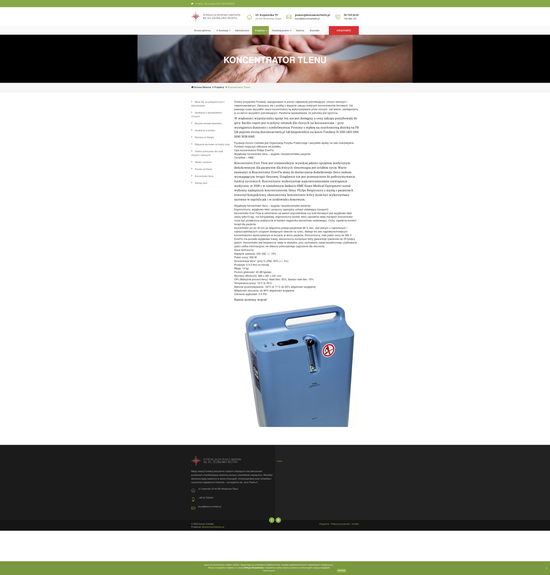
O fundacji (222, 30)
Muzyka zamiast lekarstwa (208, 123)
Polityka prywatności (340, 523)
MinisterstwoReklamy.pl (213, 526)
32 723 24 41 (351, 15)
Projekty (260, 30)
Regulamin (324, 523)
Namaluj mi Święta (204, 137)
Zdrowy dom (201, 183)
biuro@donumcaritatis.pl (307, 18)
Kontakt (314, 30)
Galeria (300, 30)
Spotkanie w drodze (205, 130)
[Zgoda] (546, 568)
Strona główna (202, 87)
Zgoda (341, 570)
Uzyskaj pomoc (280, 30)
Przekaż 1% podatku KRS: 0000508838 (215, 3)
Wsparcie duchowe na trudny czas (212, 144)
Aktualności (242, 30)
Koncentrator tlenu (204, 176)
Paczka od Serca (203, 169)
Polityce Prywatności (254, 568)
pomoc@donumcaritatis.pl (312, 15)
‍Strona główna (202, 30)
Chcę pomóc (344, 30)
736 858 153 (350, 18)
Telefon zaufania (203, 162)
